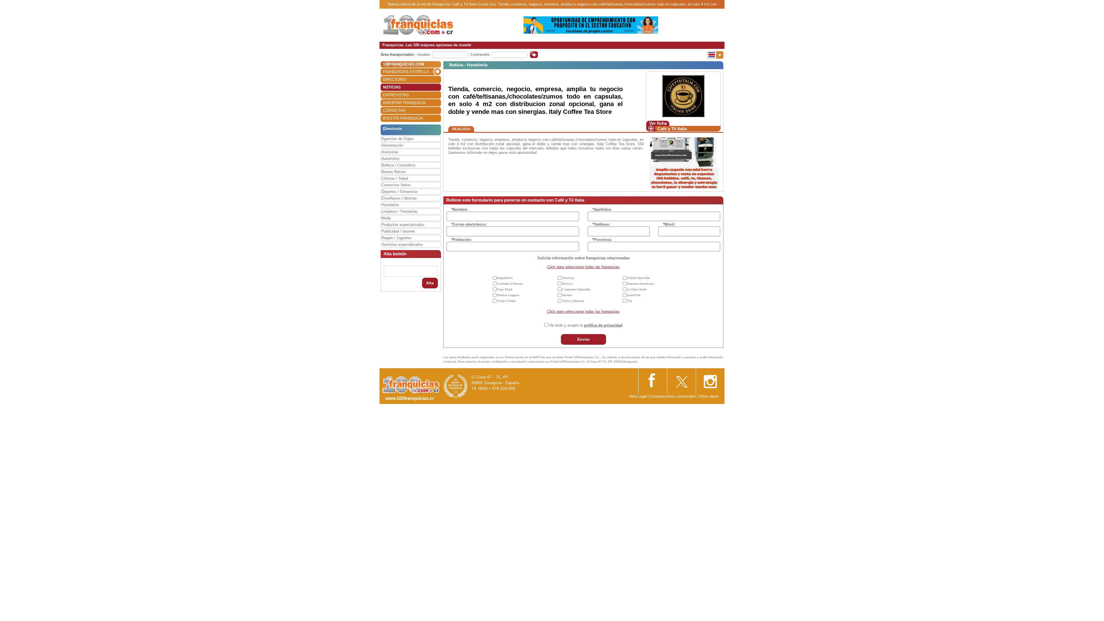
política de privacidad (603, 325)
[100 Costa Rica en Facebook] (653, 379)
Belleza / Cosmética (398, 165)
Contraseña (479, 54)
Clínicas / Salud (395, 178)
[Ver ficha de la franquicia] (683, 96)
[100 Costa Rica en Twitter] (681, 380)
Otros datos (709, 396)
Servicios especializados (402, 244)
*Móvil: (669, 224)
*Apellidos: (602, 209)
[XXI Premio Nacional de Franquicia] (455, 386)
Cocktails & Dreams (510, 283)
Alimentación (392, 145)
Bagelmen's (505, 277)
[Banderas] (715, 55)
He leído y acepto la (585, 325)
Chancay (568, 277)
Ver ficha (658, 123)
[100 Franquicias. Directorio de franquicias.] (418, 25)
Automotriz (391, 158)
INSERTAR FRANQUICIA (404, 103)
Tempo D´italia (506, 300)
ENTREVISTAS (396, 95)
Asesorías (390, 152)
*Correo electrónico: (469, 224)
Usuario (423, 54)
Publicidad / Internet (398, 231)
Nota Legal (638, 396)
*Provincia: (602, 239)
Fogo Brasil (504, 289)
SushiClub (634, 295)
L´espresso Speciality (576, 289)
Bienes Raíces (394, 172)
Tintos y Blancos (573, 300)
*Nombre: (459, 209)
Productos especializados (403, 225)
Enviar (583, 339)
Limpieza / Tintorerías (400, 211)
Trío (629, 300)
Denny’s (567, 283)
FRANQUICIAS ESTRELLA (406, 72)
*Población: (461, 239)
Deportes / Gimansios (400, 191)
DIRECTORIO (394, 79)
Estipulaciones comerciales (673, 396)
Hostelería (390, 205)
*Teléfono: (601, 224)
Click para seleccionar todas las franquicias (583, 267)
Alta (430, 283)
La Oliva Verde (637, 289)
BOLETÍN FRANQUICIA (403, 118)
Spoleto (567, 295)
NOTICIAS (392, 87)
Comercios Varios (396, 185)
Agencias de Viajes (398, 139)
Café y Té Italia (672, 128)
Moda (386, 218)
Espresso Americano (640, 283)
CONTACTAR (394, 110)
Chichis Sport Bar (638, 277)
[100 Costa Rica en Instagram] (710, 380)
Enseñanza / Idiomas (399, 198)
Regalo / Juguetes (397, 238)
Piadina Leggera (508, 295)
